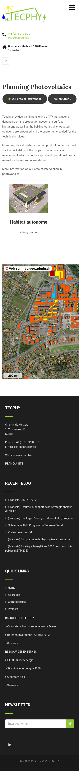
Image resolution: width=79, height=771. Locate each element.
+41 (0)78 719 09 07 (19, 33)
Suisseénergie (24, 660)
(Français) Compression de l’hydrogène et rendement (40, 539)
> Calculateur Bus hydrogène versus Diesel (30, 626)
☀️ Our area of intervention (25, 98)
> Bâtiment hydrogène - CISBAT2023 (27, 634)
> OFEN (9, 660)
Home (11, 587)
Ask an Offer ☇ (62, 98)
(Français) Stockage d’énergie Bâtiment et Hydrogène (40, 518)
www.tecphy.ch (25, 455)
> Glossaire (11, 643)
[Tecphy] (24, 7)
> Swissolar (12, 685)
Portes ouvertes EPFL (21, 532)
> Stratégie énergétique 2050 (23, 668)
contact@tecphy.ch (18, 37)
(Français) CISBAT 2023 (22, 499)
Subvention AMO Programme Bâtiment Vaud (35, 525)
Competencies (17, 601)
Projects (13, 608)
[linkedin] (5, 61)
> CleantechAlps (15, 676)
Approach (14, 594)
